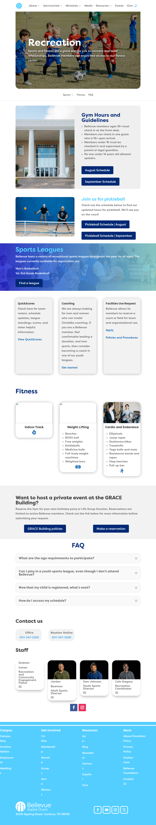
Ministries (72, 5)
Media (88, 5)
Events (119, 5)
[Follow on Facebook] (73, 707)
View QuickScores (30, 339)
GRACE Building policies (45, 528)
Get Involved (51, 5)
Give (130, 5)
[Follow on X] (124, 810)
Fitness (81, 95)
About (33, 5)
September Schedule (100, 181)
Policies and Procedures (122, 337)
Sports (66, 95)
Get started (69, 367)
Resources (102, 5)
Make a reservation (111, 528)
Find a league (29, 283)
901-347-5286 (61, 637)
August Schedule (97, 170)
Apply (109, 330)
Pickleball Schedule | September (108, 235)
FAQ (90, 95)
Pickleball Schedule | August (105, 224)
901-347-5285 (29, 637)
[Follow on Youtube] (106, 810)
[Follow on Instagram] (82, 707)
